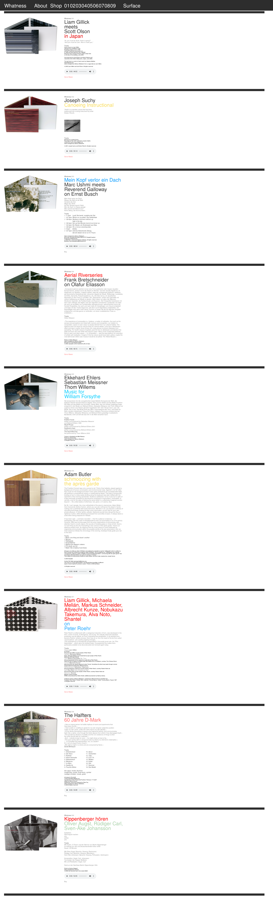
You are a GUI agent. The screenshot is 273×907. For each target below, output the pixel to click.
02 (73, 5)
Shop (56, 5)
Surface (131, 5)
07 (101, 5)
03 (78, 5)
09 (113, 5)
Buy (65, 252)
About (40, 5)
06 (96, 5)
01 (67, 5)
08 (107, 5)
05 (90, 5)
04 (84, 5)
